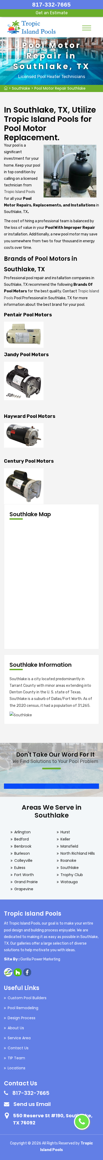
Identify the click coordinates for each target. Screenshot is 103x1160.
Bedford (21, 839)
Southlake (21, 88)
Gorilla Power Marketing (40, 959)
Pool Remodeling (23, 1008)
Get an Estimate (52, 12)
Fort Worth (24, 874)
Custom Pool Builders (27, 997)
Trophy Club (71, 874)
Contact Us (18, 1048)
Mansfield (69, 846)
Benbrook (22, 846)
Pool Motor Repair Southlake (60, 88)
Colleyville (23, 860)
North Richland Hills (77, 853)
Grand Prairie (26, 881)
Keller (65, 839)
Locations (16, 1068)
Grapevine (23, 889)
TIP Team (16, 1058)
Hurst (65, 832)
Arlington (22, 832)
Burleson (22, 853)
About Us (16, 1028)
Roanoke (68, 860)
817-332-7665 (51, 4)
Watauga (69, 881)
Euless (19, 867)
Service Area (19, 1038)
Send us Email (32, 1104)
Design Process (21, 1018)
